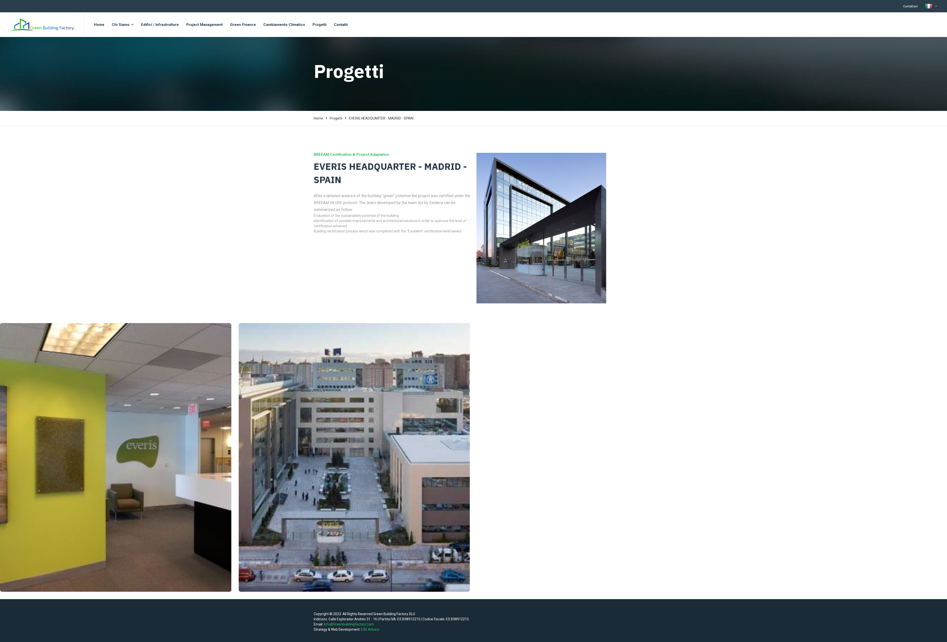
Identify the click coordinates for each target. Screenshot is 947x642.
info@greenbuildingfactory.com (349, 624)
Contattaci (910, 6)
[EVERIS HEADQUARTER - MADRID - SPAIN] (541, 228)
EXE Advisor (370, 629)
